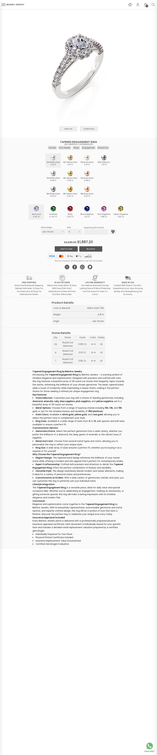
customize (89, 128)
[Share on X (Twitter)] (67, 267)
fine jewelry (64, 147)
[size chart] (113, 231)
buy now (91, 248)
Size (69, 227)
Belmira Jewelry (15, 4)
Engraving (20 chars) (94, 227)
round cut (103, 147)
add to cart (66, 248)
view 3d (68, 128)
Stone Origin (46, 227)
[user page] (137, 4)
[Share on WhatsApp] (82, 267)
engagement (88, 147)
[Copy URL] (90, 267)
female (52, 147)
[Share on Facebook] (74, 267)
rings (76, 147)
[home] (130, 4)
